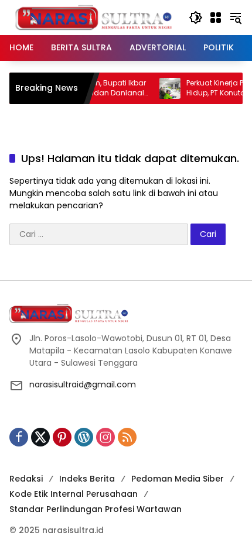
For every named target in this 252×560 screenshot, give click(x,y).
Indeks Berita (87, 479)
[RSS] (127, 437)
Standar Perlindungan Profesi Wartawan (95, 509)
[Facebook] (18, 437)
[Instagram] (105, 437)
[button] (196, 18)
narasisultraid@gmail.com (82, 384)
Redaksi (26, 479)
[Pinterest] (62, 437)
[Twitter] (40, 437)
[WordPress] (83, 437)
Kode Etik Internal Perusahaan (73, 494)
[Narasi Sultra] (93, 17)
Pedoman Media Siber (177, 479)
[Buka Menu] (216, 18)
